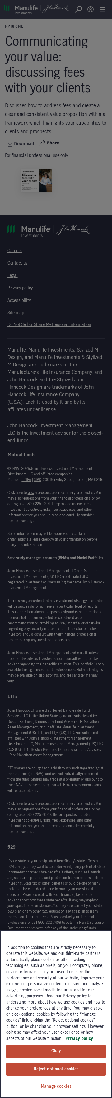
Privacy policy (79, 1039)
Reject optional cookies (56, 1069)
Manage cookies (56, 1086)
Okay (56, 1051)
